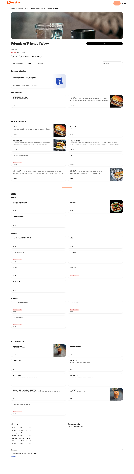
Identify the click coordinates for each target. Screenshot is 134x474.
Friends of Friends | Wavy (37, 9)
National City (22, 9)
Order (104, 43)
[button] (19, 63)
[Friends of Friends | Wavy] (14, 2)
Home (13, 9)
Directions (15, 456)
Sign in (124, 3)
